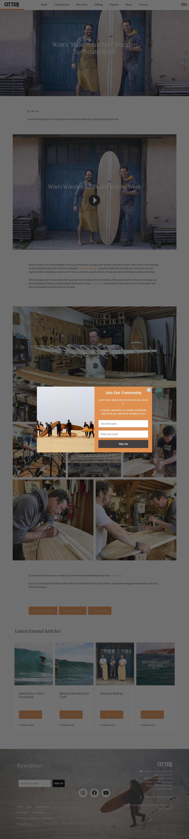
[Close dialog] (149, 390)
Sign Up (123, 444)
